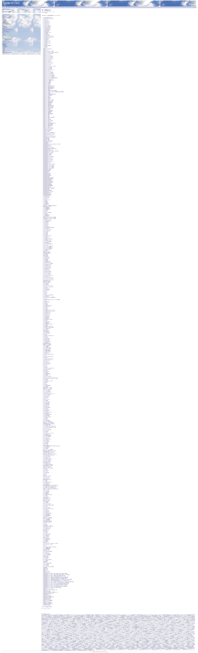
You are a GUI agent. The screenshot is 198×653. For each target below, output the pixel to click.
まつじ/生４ (45, 334)
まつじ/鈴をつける (144, 625)
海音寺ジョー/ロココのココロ (87, 645)
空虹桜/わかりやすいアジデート (48, 134)
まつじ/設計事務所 (46, 514)
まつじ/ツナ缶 (45, 558)
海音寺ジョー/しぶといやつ (48, 55)
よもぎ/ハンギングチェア (47, 412)
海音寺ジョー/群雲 (46, 118)
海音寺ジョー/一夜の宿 (47, 81)
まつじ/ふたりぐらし (46, 401)
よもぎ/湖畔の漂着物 (46, 350)
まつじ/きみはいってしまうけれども (138, 629)
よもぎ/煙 (45, 300)
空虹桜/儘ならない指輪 (47, 597)
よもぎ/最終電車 (46, 322)
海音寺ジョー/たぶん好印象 (48, 56)
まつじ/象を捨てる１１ (47, 262)
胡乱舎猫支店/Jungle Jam (47, 141)
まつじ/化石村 (45, 379)
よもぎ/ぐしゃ (45, 292)
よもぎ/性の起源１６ (49, 643)
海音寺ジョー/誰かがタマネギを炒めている (50, 488)
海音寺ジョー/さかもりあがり (48, 53)
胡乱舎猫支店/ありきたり (47, 145)
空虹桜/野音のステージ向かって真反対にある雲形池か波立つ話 (54, 575)
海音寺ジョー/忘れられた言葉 (48, 99)
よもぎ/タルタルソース (47, 392)
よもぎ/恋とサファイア (47, 219)
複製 (30, 7)
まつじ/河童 (45, 495)
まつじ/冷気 (45, 384)
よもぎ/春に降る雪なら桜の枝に (48, 227)
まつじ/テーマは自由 (60, 621)
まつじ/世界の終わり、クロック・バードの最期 (51, 299)
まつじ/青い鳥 (45, 502)
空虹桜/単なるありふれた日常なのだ (177, 641)
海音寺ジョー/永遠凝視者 (47, 111)
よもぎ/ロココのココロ (47, 376)
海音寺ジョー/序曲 (46, 96)
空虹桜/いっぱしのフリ (47, 601)
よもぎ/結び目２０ (46, 38)
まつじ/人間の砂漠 (46, 289)
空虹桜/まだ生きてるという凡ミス (49, 133)
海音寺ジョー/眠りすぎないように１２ (178, 625)
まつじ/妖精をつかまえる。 (48, 494)
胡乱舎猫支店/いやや (111, 624)
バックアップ (24, 7)
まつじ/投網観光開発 (109, 621)
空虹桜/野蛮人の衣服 (46, 604)
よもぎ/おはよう (46, 337)
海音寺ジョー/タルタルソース (48, 69)
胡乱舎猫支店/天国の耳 (47, 175)
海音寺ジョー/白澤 (46, 116)
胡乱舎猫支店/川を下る (47, 206)
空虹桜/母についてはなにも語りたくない (50, 589)
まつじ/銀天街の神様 (46, 424)
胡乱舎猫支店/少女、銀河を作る (48, 423)
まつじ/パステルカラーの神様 (48, 566)
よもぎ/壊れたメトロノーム (48, 239)
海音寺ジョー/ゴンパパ (47, 63)
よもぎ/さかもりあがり (47, 416)
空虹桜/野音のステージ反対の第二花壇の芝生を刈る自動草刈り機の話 (55, 578)
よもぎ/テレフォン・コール (48, 380)
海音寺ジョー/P (137, 618)
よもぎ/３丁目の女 (46, 257)
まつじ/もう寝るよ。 (46, 441)
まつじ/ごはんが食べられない (48, 358)
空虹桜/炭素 (45, 561)
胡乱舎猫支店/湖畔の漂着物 (48, 185)
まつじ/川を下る (46, 565)
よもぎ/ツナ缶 (45, 408)
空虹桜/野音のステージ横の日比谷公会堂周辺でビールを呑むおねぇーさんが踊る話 (57, 579)
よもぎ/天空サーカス (46, 276)
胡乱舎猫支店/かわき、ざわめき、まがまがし (50, 618)
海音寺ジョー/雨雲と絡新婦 (48, 124)
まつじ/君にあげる (46, 301)
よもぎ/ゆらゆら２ (46, 20)
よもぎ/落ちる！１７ (46, 41)
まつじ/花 (45, 291)
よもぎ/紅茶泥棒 (46, 242)
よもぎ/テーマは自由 (46, 394)
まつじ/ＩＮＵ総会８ (124, 631)
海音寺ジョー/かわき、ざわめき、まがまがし (51, 52)
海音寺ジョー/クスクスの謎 (48, 62)
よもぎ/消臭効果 (46, 318)
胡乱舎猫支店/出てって (135, 648)
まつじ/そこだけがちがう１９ (48, 354)
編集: (4, 53)
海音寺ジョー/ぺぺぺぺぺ (47, 59)
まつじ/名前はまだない (47, 438)
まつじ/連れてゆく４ (46, 349)
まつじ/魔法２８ (46, 256)
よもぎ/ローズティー (46, 199)
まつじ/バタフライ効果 (136, 620)
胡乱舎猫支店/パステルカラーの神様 (49, 218)
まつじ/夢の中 (45, 304)
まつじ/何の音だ (118, 630)
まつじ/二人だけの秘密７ (47, 241)
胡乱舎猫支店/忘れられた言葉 (48, 177)
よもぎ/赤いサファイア (47, 359)
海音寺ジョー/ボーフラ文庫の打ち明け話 (50, 77)
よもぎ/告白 (66, 636)
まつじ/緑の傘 (96, 632)
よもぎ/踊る (45, 44)
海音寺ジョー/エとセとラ (47, 60)
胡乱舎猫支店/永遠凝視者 (47, 184)
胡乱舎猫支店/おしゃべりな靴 (48, 147)
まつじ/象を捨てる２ (46, 261)
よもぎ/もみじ (45, 329)
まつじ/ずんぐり (49, 633)
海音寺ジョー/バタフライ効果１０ (49, 75)
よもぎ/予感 (45, 198)
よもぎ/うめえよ (46, 364)
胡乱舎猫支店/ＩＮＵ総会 (47, 387)
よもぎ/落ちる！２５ (107, 642)
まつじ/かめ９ (45, 234)
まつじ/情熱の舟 (46, 493)
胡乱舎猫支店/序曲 (46, 176)
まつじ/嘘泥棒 (45, 448)
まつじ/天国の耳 (125, 623)
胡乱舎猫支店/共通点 (46, 170)
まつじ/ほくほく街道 (46, 466)
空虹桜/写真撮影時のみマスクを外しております (51, 445)
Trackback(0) (44, 613)
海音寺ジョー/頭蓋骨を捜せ (48, 125)
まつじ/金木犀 (45, 386)
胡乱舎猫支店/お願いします (48, 149)
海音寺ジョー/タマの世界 (47, 68)
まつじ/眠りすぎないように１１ (48, 452)
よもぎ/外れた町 (46, 269)
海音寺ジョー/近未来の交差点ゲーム (117, 646)
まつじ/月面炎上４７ (165, 634)
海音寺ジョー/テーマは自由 (78, 627)
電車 (4, 49)
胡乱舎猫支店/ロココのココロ (48, 168)
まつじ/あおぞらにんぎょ (47, 459)
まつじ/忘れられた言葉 (47, 559)
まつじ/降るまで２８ (46, 312)
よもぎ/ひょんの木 (46, 333)
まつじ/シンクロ (46, 437)
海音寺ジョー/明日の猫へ (47, 104)
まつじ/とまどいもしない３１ (48, 279)
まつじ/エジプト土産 (46, 456)
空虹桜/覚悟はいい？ (46, 594)
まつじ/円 (45, 523)
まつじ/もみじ (45, 506)
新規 (6, 7)
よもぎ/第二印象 (190, 617)
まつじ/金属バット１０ (177, 639)
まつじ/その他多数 (46, 420)
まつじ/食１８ (45, 308)
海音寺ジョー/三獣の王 (47, 82)
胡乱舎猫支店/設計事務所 (47, 190)
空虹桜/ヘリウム (46, 537)
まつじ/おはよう (46, 509)
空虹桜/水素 (45, 530)
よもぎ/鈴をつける (46, 315)
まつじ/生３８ (45, 336)
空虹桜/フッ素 (45, 568)
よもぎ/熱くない (128, 633)
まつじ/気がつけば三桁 (47, 458)
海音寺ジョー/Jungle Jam (47, 48)
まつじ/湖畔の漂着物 (46, 515)
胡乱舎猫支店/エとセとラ (47, 157)
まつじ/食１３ (45, 307)
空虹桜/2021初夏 (46, 330)
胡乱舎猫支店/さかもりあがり (48, 152)
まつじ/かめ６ (45, 232)
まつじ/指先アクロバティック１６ (162, 635)
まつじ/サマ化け (46, 470)
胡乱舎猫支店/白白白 (66, 637)
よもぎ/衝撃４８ (46, 204)
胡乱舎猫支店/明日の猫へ (88, 648)
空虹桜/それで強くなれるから (48, 128)
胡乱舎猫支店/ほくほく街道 (48, 465)
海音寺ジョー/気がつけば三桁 (48, 106)
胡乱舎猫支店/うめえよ (47, 146)
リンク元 (48, 613)
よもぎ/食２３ (45, 222)
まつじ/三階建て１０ (46, 347)
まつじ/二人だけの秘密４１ (48, 248)
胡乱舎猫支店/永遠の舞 (47, 183)
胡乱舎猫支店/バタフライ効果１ (156, 647)
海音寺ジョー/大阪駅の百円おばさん (164, 646)
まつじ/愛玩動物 (46, 413)
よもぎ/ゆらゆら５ (59, 643)
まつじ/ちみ (45, 398)
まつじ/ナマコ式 (46, 395)
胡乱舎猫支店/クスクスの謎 (101, 649)
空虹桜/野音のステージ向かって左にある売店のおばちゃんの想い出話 (55, 586)
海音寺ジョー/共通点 (46, 83)
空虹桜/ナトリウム (46, 571)
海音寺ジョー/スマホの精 (47, 67)
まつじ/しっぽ (45, 444)
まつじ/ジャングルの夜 (47, 429)
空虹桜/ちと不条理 (46, 131)
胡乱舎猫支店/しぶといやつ (48, 153)
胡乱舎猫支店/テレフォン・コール (49, 163)
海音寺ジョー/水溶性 (46, 109)
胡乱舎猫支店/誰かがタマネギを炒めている (50, 485)
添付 (11, 7)
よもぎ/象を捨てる (46, 214)
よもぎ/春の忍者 (46, 31)
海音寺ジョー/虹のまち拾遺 (48, 120)
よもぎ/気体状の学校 (46, 373)
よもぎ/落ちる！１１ (46, 40)
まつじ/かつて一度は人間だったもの (49, 427)
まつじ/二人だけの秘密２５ (48, 246)
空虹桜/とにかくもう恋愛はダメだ (49, 132)
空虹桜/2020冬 (45, 255)
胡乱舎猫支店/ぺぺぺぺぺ (47, 155)
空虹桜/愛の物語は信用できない (48, 596)
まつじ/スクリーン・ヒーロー (124, 620)
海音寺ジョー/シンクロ (190, 645)
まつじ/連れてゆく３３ (47, 351)
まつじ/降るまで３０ (46, 313)
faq (3, 32)
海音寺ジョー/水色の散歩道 (48, 110)
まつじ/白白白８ (46, 283)
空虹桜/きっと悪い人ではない (48, 127)
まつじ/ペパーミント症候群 (48, 449)
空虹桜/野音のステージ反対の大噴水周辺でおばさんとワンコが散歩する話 (56, 580)
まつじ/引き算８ (156, 640)
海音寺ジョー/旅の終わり (47, 103)
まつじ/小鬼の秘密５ (46, 520)
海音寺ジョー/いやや (46, 500)
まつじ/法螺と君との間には (48, 464)
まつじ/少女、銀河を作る (47, 421)
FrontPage (4, 16)
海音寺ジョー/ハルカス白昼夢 (48, 73)
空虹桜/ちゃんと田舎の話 (47, 602)
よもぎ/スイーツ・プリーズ (48, 285)
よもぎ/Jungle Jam (46, 362)
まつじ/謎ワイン (46, 442)
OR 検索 (9, 11)
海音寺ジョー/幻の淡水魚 (47, 95)
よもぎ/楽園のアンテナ (47, 32)
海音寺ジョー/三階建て (47, 344)
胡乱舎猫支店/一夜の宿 (47, 169)
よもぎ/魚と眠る (47, 631)
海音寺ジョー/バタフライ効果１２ (49, 76)
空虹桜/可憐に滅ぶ (46, 138)
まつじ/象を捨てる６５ (47, 268)
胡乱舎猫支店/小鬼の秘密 (47, 521)
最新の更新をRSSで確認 (7, 52)
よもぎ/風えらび (46, 406)
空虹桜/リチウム (46, 542)
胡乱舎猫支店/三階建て (47, 343)
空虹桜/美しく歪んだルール (48, 140)
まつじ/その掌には (46, 484)
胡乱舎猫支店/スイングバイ (48, 160)
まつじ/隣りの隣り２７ (47, 341)
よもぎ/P (44, 383)
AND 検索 (5, 11)
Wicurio (97, 651)
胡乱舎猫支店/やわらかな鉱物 (48, 156)
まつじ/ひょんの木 (46, 507)
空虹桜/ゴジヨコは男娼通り (48, 600)
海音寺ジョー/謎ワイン (157, 645)
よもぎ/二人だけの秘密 (47, 212)
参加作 (5, 45)
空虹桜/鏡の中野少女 (89, 616)
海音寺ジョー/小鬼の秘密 (47, 517)
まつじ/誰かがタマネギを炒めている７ (50, 487)
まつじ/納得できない (46, 434)
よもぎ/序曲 (45, 366)
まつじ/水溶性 (45, 443)
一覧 (14, 7)
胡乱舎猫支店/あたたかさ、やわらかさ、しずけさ (65, 632)
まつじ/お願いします (46, 528)
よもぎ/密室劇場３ (46, 207)
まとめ (116, 617)
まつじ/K (44, 473)
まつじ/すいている (46, 491)
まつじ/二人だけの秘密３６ (48, 247)
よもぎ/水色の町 (46, 196)
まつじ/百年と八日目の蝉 (47, 551)
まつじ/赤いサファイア (118, 622)
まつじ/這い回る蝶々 (46, 407)
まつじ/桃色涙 (45, 400)
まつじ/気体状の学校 (46, 538)
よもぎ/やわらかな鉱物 (47, 348)
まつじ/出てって (46, 552)
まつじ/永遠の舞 (46, 535)
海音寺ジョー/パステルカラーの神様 (49, 217)
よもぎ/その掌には (107, 635)
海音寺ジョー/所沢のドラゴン (100, 644)
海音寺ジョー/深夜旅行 (47, 112)
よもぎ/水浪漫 (45, 33)
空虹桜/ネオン (79, 619)
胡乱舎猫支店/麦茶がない (76, 649)
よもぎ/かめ (45, 211)
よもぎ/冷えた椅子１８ (47, 25)
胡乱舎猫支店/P (45, 142)
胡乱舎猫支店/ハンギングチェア (48, 164)
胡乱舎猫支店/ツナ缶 (46, 162)
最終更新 (17, 7)
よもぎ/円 (45, 355)
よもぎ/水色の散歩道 (46, 385)
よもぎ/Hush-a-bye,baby (47, 220)
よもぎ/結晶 (45, 287)
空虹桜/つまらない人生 (47, 595)
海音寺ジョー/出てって (47, 84)
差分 (20, 7)
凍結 (28, 7)
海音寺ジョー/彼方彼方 (47, 97)
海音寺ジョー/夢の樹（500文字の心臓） (50, 90)
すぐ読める (46, 10)
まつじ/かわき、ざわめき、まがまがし (50, 546)
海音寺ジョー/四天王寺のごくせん (49, 85)
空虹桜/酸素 (45, 567)
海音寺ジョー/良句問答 (47, 119)
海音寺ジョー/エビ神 (46, 61)
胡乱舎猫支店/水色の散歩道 (48, 182)
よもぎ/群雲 (45, 357)
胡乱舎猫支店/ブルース (47, 479)
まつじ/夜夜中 (179, 631)
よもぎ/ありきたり (46, 340)
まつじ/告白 (45, 480)
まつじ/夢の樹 (178, 621)
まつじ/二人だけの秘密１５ (48, 243)
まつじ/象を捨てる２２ (47, 264)
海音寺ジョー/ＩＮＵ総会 (135, 631)
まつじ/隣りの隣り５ (110, 634)
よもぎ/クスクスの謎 (46, 369)
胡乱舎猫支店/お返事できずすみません (50, 148)
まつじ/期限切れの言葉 (47, 435)
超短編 (49, 15)
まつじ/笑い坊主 (162, 628)
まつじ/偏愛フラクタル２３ (48, 326)
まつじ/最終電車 (46, 501)
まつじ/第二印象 (46, 472)
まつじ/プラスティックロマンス (150, 632)
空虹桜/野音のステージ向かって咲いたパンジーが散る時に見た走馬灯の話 (56, 582)
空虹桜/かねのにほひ (93, 618)
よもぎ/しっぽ (120, 639)
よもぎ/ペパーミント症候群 (48, 263)
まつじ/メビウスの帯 (46, 503)
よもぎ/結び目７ (46, 39)
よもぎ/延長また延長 (46, 27)
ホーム (4, 7)
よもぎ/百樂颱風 (73, 641)
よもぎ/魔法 (45, 213)
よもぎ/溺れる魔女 (46, 34)
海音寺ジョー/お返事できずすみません (50, 205)
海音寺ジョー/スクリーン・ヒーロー (49, 66)
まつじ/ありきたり (46, 510)
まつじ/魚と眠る (46, 557)
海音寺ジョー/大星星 (46, 92)
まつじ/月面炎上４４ (46, 328)
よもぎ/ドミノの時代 (165, 625)
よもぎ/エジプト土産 (61, 628)
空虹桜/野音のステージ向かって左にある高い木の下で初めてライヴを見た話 (56, 574)
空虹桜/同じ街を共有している (48, 593)
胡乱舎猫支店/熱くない (46, 650)
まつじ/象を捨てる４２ (47, 265)
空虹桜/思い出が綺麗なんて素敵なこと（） (80, 618)
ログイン (37, 7)
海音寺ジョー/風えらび (47, 126)
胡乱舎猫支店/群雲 (46, 189)
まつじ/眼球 (45, 370)
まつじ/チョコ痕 (46, 405)
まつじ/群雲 (45, 524)
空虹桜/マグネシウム (46, 572)
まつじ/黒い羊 (45, 431)
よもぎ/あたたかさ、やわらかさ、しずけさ (50, 378)
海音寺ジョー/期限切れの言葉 (48, 105)
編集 (9, 7)
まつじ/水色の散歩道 (46, 553)
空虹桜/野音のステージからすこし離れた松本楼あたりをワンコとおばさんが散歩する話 (58, 581)
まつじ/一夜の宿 (46, 536)
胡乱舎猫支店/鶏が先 (59, 639)
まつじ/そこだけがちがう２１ (48, 356)
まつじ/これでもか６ (46, 270)
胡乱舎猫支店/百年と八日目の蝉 (147, 648)
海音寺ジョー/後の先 (46, 98)
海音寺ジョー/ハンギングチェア (48, 74)
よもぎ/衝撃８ (44, 642)
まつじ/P (44, 545)
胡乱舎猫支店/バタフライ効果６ (48, 167)
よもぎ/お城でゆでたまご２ (48, 17)
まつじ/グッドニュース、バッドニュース (50, 377)
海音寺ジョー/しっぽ (46, 54)
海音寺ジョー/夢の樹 (46, 89)
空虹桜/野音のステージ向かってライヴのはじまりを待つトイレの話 (55, 585)
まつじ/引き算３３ (46, 228)
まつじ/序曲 (45, 532)
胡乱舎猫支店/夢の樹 (46, 174)
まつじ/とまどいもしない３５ (48, 286)
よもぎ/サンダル (46, 24)
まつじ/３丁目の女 (118, 628)
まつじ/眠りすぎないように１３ (73, 628)
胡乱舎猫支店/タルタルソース (48, 161)
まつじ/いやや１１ (46, 499)
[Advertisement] (9, 70)
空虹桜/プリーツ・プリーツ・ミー (49, 135)
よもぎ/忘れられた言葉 (47, 414)
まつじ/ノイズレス (46, 428)
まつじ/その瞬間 (46, 564)
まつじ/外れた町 (46, 457)
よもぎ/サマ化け (46, 290)
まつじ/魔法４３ (46, 258)
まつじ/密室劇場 (46, 221)
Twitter (4, 38)
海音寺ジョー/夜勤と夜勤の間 (48, 88)
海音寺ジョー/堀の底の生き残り (48, 87)
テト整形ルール (6, 31)
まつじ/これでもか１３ (47, 272)
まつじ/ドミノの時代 (46, 460)
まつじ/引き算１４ (46, 226)
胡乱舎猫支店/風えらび (47, 192)
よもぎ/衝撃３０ (46, 203)
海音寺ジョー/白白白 (46, 282)
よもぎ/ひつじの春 (46, 197)
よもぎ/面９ (45, 47)
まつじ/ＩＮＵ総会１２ (47, 391)
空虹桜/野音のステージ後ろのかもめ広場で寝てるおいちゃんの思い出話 (176, 616)
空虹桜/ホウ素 (45, 556)
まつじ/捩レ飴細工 (46, 415)
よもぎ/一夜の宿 (46, 371)
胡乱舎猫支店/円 (46, 171)
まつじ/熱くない (46, 516)
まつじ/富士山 (45, 372)
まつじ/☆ (45, 365)
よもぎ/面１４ (45, 46)
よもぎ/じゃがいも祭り (47, 229)
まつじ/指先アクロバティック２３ (49, 311)
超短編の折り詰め (11, 3)
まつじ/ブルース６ (46, 478)
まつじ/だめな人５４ (46, 321)
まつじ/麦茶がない (46, 539)
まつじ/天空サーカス (46, 463)
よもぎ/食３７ (45, 225)
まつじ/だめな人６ (46, 314)
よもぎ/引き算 (45, 210)
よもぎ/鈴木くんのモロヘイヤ (48, 335)
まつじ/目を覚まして (46, 306)
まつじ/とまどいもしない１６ (48, 277)
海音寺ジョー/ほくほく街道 (48, 467)
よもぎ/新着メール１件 (47, 235)
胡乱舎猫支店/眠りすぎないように (49, 451)
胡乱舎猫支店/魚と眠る (47, 193)
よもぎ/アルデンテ (46, 23)
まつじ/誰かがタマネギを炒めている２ (50, 486)
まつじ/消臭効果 (46, 492)
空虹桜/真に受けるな (98, 622)
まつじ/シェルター (46, 489)
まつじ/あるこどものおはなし (48, 294)
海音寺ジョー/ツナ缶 (46, 70)
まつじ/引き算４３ (83, 640)
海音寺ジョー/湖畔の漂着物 (48, 113)
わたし (5, 47)
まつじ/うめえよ (46, 531)
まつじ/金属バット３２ (47, 240)
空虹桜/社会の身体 (46, 139)
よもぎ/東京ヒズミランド (47, 305)
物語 (6, 39)
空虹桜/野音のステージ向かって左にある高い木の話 (52, 587)
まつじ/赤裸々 (54, 630)
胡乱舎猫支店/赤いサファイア (48, 191)
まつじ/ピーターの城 (46, 363)
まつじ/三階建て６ (188, 633)
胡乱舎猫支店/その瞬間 (47, 154)
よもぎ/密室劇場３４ (136, 641)
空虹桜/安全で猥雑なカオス (48, 603)
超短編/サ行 (6, 46)
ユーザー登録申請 (42, 7)
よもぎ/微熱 (45, 200)
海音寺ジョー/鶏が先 (69, 639)
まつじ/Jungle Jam (46, 529)
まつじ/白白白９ (46, 284)
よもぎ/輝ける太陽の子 (47, 45)
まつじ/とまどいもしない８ (48, 275)
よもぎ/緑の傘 (45, 233)
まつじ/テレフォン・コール (48, 544)
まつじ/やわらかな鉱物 (47, 513)
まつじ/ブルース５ (46, 477)
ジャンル (8, 41)
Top (42, 12)
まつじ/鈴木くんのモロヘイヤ (48, 508)
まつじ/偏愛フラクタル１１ (59, 635)
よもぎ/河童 (45, 320)
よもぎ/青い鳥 (174, 620)
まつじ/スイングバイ (46, 522)
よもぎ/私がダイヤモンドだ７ (48, 37)
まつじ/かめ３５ (46, 236)
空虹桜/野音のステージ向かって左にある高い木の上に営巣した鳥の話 (55, 573)
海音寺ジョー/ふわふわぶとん (124, 644)
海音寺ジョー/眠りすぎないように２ (49, 450)
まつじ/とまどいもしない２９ (48, 278)
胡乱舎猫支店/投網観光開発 (48, 178)
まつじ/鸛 (45, 293)
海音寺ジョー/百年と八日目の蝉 (48, 117)
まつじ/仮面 (45, 419)
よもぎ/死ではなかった (47, 249)
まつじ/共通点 (45, 560)
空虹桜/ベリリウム (46, 550)
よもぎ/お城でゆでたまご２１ (48, 18)
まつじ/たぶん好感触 (46, 436)
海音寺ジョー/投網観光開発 (48, 102)
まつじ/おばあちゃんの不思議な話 (49, 297)
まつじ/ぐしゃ (45, 471)
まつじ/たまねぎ (46, 430)
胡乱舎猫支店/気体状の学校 (48, 181)
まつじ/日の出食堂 (46, 402)
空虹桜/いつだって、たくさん (48, 588)
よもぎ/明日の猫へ (171, 630)
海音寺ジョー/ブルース (170, 626)
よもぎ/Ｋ (45, 298)
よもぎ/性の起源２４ (46, 30)
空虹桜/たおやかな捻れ (130, 643)
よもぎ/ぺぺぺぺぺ (46, 399)
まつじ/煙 (45, 474)
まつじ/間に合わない (46, 409)
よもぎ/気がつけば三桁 (47, 271)
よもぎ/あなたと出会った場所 (48, 327)
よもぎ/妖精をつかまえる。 (48, 319)
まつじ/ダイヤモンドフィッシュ (48, 393)
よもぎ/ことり (45, 19)
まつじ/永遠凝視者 (46, 549)
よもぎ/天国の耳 (46, 342)
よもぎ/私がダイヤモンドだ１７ (176, 642)
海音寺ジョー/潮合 (83, 646)
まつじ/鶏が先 (45, 254)
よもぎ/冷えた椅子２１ (47, 26)
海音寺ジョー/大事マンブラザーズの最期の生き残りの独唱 (53, 91)
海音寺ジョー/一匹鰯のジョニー (48, 80)
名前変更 (33, 7)
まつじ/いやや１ (46, 496)
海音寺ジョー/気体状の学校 (100, 645)
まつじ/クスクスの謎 (70, 622)
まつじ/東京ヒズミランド (47, 481)
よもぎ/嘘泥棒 (169, 638)
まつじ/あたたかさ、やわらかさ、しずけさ (50, 543)
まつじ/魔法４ (45, 250)
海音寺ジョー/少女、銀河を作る (48, 422)
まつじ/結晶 (98, 626)
